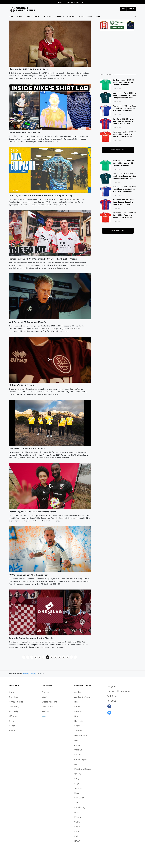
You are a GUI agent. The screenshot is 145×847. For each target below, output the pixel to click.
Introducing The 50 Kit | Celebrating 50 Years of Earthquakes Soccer (43, 259)
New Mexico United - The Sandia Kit (27, 448)
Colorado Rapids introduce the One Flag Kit (31, 638)
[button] (49, 716)
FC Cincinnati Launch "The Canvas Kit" (28, 575)
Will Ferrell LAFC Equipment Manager (28, 322)
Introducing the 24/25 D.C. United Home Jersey (32, 511)
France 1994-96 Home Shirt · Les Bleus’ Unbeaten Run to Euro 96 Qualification (124, 108)
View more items (117, 150)
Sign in (131, 9)
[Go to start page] (24, 657)
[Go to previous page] (28, 657)
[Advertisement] (118, 52)
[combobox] (135, 16)
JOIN (123, 9)
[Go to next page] (71, 657)
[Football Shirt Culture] (22, 9)
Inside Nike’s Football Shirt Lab (24, 132)
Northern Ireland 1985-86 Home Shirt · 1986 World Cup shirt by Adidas (123, 82)
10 (67, 657)
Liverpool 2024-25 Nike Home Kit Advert (29, 69)
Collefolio (79, 2)
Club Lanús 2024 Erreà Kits (22, 385)
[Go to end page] (75, 657)
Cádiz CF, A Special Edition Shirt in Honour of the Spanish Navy (40, 195)
